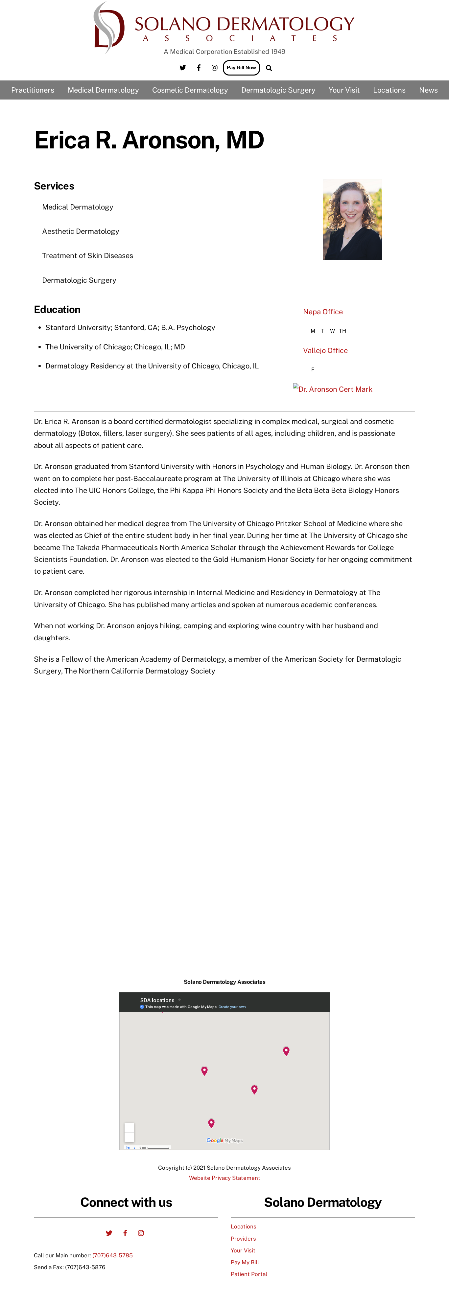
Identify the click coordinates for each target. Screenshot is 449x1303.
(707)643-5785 (112, 1255)
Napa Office (323, 311)
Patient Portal (249, 1274)
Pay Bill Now (241, 67)
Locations (243, 1226)
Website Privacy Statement (224, 1178)
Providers (243, 1238)
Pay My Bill (245, 1262)
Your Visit (243, 1250)
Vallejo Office (325, 350)
